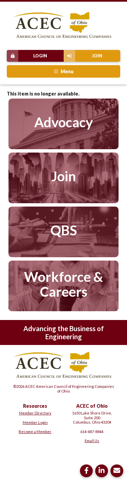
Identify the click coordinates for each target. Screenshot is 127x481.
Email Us (92, 440)
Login (40, 55)
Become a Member (35, 431)
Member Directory (35, 413)
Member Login (35, 422)
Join (97, 55)
